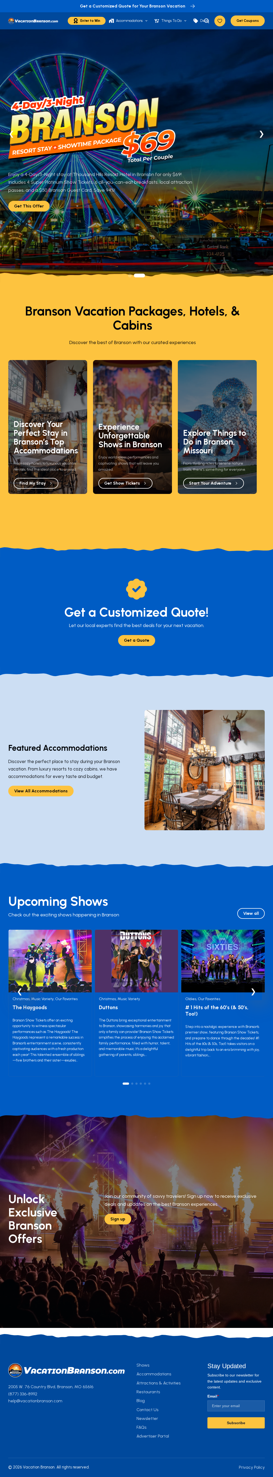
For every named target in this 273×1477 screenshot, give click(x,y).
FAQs (141, 1427)
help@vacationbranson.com (35, 1400)
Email (213, 1396)
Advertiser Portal (152, 1436)
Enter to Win (90, 21)
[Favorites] (219, 20)
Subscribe (236, 1423)
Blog (140, 1400)
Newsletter (147, 1418)
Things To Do (171, 21)
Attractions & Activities (158, 1383)
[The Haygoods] (50, 933)
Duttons (108, 1007)
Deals (204, 21)
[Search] (206, 20)
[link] (136, 156)
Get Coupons (247, 21)
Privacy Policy (252, 1467)
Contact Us (147, 1409)
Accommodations (129, 21)
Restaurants (148, 1391)
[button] (133, 275)
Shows (142, 1365)
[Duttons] (136, 933)
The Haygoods (30, 1007)
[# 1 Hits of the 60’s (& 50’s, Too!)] (222, 933)
